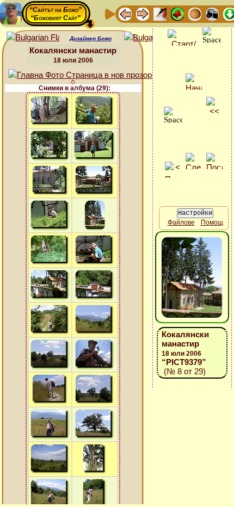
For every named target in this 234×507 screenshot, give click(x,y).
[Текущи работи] (194, 13)
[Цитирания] (177, 13)
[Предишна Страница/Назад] (125, 13)
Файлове (181, 222)
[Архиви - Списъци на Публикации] (160, 13)
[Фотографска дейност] (212, 13)
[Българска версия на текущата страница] (150, 38)
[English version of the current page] (32, 38)
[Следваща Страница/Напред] (142, 13)
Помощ (212, 222)
